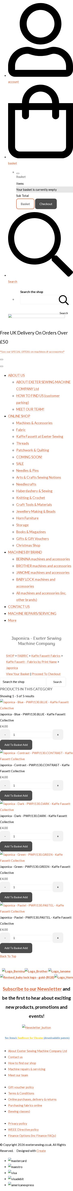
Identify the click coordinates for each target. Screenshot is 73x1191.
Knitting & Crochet (30, 498)
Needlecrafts (26, 484)
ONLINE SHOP (19, 416)
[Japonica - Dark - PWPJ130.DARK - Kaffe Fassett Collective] (36, 810)
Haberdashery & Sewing (34, 491)
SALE (20, 464)
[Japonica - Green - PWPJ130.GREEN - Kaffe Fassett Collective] (36, 860)
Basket (25, 204)
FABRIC (22, 655)
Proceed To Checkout (46, 674)
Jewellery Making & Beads (36, 511)
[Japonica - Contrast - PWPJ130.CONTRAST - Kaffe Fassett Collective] (36, 759)
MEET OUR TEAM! (30, 409)
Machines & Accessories (34, 423)
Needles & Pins (27, 470)
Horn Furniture (27, 518)
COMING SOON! (29, 457)
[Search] (64, 299)
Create (41, 1150)
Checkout (46, 204)
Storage (22, 525)
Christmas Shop (28, 545)
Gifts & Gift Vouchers (32, 539)
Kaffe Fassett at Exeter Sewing (39, 436)
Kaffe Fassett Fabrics (45, 655)
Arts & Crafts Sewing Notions (38, 477)
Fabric (21, 430)
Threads (22, 443)
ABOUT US (16, 375)
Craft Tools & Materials (34, 504)
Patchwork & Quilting (32, 450)
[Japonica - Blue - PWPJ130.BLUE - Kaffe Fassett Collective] (36, 708)
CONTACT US (19, 606)
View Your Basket (18, 674)
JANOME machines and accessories (43, 572)
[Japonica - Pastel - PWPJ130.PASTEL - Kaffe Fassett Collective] (36, 911)
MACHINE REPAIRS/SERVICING (32, 613)
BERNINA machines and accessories (43, 559)
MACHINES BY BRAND (25, 552)
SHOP (10, 655)
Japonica (12, 668)
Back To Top (8, 956)
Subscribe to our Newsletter (32, 989)
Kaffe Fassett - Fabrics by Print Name (31, 662)
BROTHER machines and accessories (43, 566)
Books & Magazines (31, 532)
